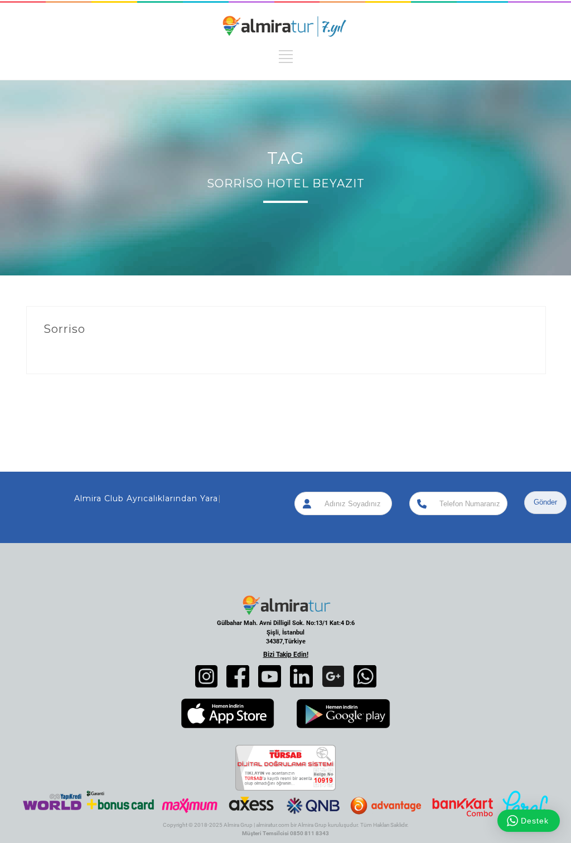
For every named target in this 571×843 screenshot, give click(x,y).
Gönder (545, 502)
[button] (206, 676)
